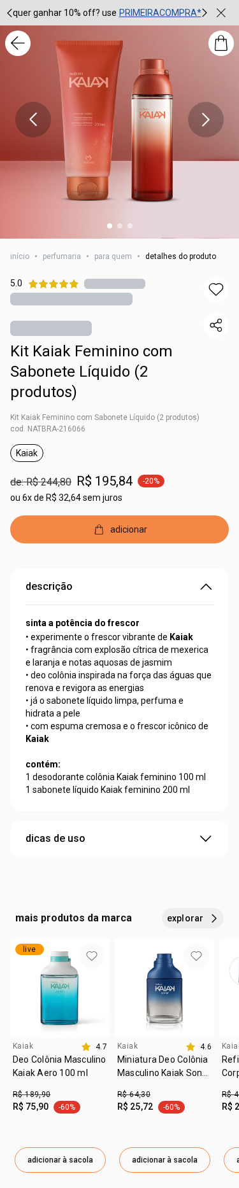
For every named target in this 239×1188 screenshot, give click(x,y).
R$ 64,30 (133, 1094)
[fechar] (221, 12)
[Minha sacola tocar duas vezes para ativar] (221, 43)
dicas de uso (55, 838)
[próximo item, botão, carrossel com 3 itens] (204, 13)
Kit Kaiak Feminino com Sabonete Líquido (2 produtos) (91, 371)
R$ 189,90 (31, 1094)
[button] (216, 289)
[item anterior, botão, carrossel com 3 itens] (33, 119)
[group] (107, 12)
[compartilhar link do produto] (216, 325)
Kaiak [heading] (23, 1046)
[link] (60, 1071)
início (19, 256)
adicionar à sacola (60, 1160)
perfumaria (62, 256)
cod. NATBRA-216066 (47, 428)
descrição (49, 586)
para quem (113, 256)
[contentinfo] (94, 1046)
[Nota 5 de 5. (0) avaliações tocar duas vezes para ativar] (114, 283)
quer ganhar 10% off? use (65, 13)
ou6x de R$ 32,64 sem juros (66, 498)
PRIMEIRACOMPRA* (160, 13)
